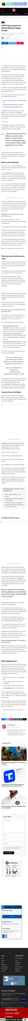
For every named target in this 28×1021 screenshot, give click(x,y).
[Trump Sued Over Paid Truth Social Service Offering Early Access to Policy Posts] (14, 775)
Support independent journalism (11, 13)
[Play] (12, 983)
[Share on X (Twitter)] (12, 43)
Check (12, 916)
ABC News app (12, 640)
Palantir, (9, 448)
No (6, 936)
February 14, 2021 (19, 374)
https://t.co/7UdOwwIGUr (13, 367)
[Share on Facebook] (5, 43)
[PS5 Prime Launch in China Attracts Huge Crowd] (14, 54)
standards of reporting (11, 384)
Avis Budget (7, 445)
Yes (3, 936)
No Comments (10, 39)
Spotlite (11, 1010)
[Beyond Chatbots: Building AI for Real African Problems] (14, 754)
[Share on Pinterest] (20, 43)
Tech (3, 22)
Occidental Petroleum (18, 443)
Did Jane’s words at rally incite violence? (13, 104)
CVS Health (9, 443)
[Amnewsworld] (14, 10)
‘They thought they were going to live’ (12, 107)
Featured (4, 713)
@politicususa (14, 370)
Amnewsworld (8, 37)
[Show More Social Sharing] (25, 43)
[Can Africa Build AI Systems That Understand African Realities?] (14, 797)
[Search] (26, 10)
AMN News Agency (11, 1007)
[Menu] (2, 10)
